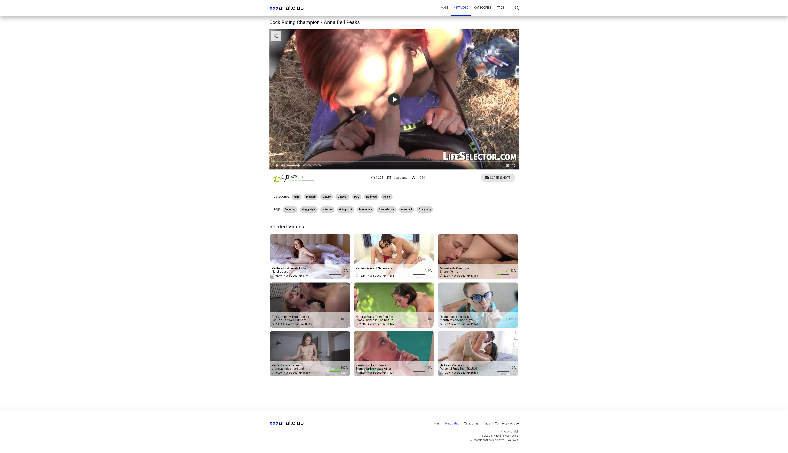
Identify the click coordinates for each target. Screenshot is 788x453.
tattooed (327, 209)
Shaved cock (386, 209)
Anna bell (406, 209)
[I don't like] (285, 178)
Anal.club (286, 7)
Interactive (365, 209)
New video (461, 7)
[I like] (277, 178)
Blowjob (311, 196)
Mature (326, 196)
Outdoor (342, 196)
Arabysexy (425, 209)
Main (444, 7)
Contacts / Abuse (507, 423)
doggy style (309, 209)
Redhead (371, 196)
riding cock (345, 209)
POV (356, 196)
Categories (482, 7)
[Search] (517, 8)
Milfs (296, 196)
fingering (290, 209)
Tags (500, 7)
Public (387, 196)
